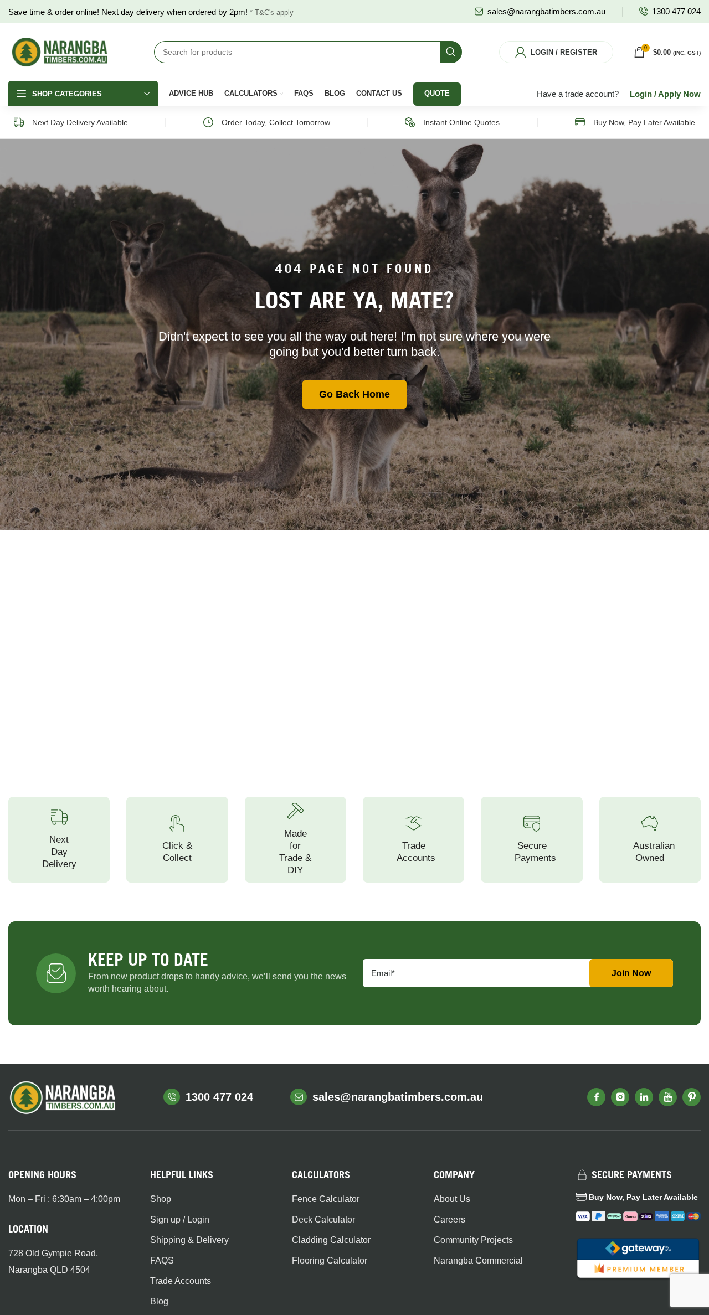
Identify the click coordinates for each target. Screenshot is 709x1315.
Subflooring (547, 242)
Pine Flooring (550, 223)
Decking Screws (54, 310)
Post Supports (634, 252)
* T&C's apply (272, 12)
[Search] (451, 52)
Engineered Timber (296, 247)
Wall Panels (464, 233)
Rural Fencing (135, 300)
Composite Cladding (378, 257)
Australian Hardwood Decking (43, 252)
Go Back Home (354, 394)
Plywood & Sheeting (294, 305)
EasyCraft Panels (474, 252)
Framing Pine (299, 223)
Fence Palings (135, 263)
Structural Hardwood (295, 276)
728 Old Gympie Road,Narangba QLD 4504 (53, 1262)
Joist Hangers (634, 271)
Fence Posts (132, 281)
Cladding (376, 233)
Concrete (626, 290)
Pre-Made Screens (376, 305)
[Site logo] (59, 51)
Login (641, 94)
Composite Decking (44, 286)
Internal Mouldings (462, 276)
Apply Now (679, 94)
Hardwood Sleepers (210, 228)
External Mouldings (462, 305)
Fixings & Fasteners (628, 228)
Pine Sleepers (217, 252)
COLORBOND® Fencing (137, 238)
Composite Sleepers (211, 305)
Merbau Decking (55, 223)
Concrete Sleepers (208, 276)
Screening (378, 281)
